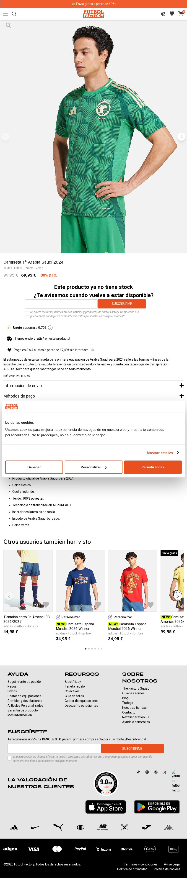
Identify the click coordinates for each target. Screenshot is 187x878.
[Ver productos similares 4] (95, 649)
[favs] (172, 13)
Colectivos (72, 691)
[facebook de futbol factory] (156, 772)
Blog (125, 698)
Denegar (34, 467)
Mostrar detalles (160, 452)
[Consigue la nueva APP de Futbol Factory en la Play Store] (157, 807)
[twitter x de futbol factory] (165, 772)
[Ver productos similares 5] (98, 649)
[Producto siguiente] (178, 596)
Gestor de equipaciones (24, 696)
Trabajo (127, 703)
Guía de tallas (74, 696)
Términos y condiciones (141, 864)
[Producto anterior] (9, 596)
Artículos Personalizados (25, 705)
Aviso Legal (172, 864)
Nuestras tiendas (134, 707)
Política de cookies (167, 869)
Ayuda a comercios (136, 722)
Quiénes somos (133, 693)
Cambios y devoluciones (25, 701)
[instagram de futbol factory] (147, 772)
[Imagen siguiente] (181, 137)
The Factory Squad (135, 688)
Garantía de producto (23, 710)
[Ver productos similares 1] (85, 649)
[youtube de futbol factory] (176, 781)
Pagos (12, 686)
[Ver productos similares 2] (89, 649)
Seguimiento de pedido (24, 681)
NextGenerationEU (135, 717)
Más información (20, 715)
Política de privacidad (132, 869)
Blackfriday (73, 681)
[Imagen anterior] (6, 137)
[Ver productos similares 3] (92, 649)
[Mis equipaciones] (163, 13)
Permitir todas (152, 467)
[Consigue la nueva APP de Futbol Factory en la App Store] (105, 807)
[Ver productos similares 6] (101, 649)
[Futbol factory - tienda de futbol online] (93, 14)
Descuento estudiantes (81, 705)
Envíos (12, 691)
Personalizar (91, 467)
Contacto (128, 712)
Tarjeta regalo (75, 686)
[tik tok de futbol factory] (138, 772)
